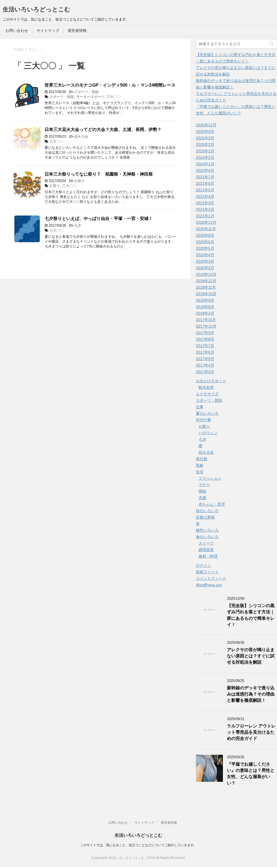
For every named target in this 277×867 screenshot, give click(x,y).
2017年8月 (205, 339)
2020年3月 (205, 261)
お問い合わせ (16, 30)
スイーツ (206, 543)
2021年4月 (205, 196)
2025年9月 (205, 131)
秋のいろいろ (207, 511)
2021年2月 (205, 209)
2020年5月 (205, 248)
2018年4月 (205, 313)
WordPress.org (209, 585)
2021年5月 (205, 190)
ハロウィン (208, 433)
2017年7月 (205, 346)
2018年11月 (206, 287)
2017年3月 (205, 372)
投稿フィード (207, 572)
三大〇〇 (114, 97)
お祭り (79, 181)
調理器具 (206, 550)
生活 (199, 472)
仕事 (199, 407)
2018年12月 (206, 281)
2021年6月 (205, 183)
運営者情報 (77, 30)
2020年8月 (205, 235)
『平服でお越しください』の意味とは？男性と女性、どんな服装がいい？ (251, 773)
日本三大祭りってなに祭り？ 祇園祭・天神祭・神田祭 (99, 174)
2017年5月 (205, 359)
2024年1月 (205, 164)
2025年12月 (206, 125)
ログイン (203, 565)
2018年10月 (206, 294)
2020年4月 (205, 255)
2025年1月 (205, 151)
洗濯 (202, 498)
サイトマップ (48, 30)
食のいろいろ (207, 537)
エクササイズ (207, 394)
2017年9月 (205, 333)
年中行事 (203, 420)
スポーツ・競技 (86, 92)
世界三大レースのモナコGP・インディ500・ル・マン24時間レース (110, 85)
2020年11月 (206, 229)
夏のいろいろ (207, 413)
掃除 (202, 491)
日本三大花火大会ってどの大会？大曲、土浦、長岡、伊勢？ (103, 129)
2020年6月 (205, 242)
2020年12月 (206, 222)
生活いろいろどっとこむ (37, 9)
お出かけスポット (211, 381)
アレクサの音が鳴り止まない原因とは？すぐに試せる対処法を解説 (251, 656)
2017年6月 (205, 352)
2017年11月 (206, 320)
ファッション (210, 478)
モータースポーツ (90, 97)
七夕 (77, 225)
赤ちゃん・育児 (212, 504)
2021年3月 (205, 203)
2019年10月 (206, 274)
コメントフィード (211, 578)
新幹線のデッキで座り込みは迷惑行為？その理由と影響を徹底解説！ (251, 694)
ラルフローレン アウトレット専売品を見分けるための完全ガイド (251, 732)
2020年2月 (205, 268)
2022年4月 (205, 170)
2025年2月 (205, 144)
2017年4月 (205, 365)
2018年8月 (205, 307)
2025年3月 (205, 138)
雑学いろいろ (207, 530)
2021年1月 (205, 216)
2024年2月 (205, 157)
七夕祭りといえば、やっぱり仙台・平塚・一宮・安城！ (99, 218)
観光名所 (206, 387)
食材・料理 (208, 556)
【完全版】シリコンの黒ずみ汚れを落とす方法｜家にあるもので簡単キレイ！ (251, 615)
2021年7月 (205, 177)
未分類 (201, 459)
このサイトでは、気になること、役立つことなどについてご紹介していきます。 (138, 845)
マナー (204, 485)
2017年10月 (206, 326)
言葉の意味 (205, 517)
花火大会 (81, 136)
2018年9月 (205, 300)
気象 (199, 465)
